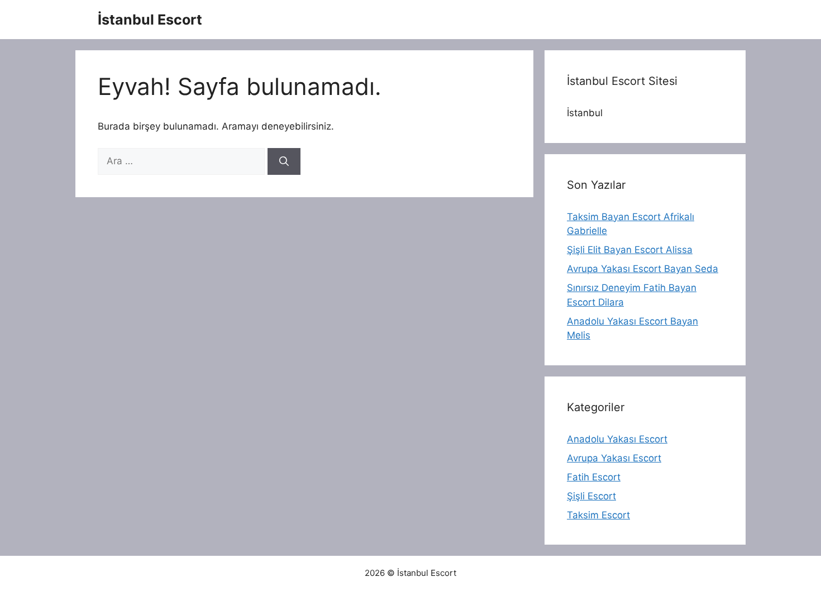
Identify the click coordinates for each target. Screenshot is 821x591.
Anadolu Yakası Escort (617, 439)
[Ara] (284, 161)
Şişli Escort (591, 496)
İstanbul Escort (150, 19)
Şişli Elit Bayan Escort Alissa (630, 249)
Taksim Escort (598, 515)
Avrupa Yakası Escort (614, 458)
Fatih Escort (593, 477)
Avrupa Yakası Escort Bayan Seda (642, 268)
